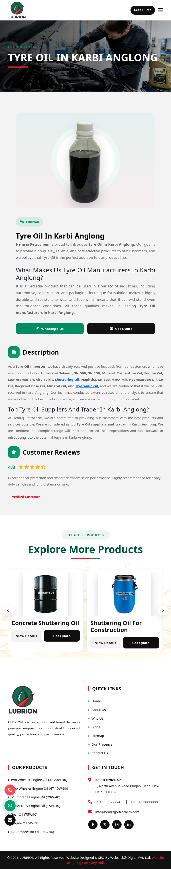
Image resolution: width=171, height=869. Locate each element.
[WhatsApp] (10, 805)
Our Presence (101, 744)
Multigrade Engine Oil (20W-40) (35, 797)
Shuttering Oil (67, 379)
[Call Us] (10, 791)
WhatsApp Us (52, 328)
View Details (26, 636)
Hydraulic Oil (87, 386)
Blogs (95, 727)
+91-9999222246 (108, 802)
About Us (98, 709)
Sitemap (97, 735)
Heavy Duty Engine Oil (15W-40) (35, 805)
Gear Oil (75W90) (23, 814)
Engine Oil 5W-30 (24, 823)
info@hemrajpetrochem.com (117, 812)
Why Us (97, 718)
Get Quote (123, 328)
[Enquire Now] (10, 820)
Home (96, 701)
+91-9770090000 (144, 802)
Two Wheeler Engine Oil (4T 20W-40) (38, 779)
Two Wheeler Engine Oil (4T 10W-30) (39, 788)
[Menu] (160, 10)
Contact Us (99, 753)
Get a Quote (142, 10)
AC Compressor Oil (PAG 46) (32, 831)
